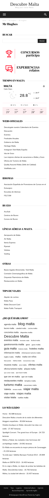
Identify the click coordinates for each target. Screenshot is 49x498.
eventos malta (11, 340)
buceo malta (9, 328)
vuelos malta (23, 397)
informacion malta (12, 353)
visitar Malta (10, 397)
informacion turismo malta (31, 353)
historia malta (23, 349)
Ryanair (7, 246)
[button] (45, 14)
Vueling (7, 254)
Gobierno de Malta (11, 142)
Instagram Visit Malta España (15, 150)
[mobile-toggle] (4, 14)
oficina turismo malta (13, 369)
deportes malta (26, 332)
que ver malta (27, 377)
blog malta (26, 323)
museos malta (10, 365)
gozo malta (36, 345)
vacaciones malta (30, 385)
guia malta (10, 348)
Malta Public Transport (13, 308)
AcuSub (7, 212)
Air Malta (7, 239)
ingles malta (9, 357)
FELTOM (7, 196)
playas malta (29, 369)
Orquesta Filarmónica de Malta (16, 277)
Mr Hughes (12, 20)
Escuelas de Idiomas (12, 192)
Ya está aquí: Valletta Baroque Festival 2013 (20, 455)
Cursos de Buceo (11, 219)
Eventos (7, 135)
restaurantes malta (13, 380)
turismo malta (13, 384)
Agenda (40, 488)
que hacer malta (21, 372)
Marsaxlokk (7, 361)
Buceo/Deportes (18, 491)
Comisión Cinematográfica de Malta (18, 274)
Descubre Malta (16, 336)
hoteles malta (36, 348)
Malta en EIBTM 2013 (11, 462)
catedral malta (21, 328)
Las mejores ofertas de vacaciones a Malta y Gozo (24, 157)
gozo (28, 344)
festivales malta (24, 340)
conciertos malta (11, 332)
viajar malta (31, 389)
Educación (8, 131)
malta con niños (29, 357)
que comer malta (9, 372)
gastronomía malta (14, 344)
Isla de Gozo (9, 153)
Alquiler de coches (11, 297)
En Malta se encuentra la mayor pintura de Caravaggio (24, 447)
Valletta (7, 389)
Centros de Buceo (11, 215)
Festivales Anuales (11, 138)
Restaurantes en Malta (13, 281)
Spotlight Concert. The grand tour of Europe (20, 432)
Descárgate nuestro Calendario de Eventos (21, 127)
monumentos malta (29, 361)
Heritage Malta (10, 146)
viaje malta (9, 393)
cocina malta (32, 328)
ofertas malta (35, 364)
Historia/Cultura (29, 488)
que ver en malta (12, 376)
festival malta (35, 340)
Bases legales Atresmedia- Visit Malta (19, 270)
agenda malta (10, 324)
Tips (12, 488)
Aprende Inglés (31, 491)
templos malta (30, 381)
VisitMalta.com (10, 168)
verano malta (17, 389)
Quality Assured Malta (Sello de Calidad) (20, 165)
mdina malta (17, 361)
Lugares (19, 488)
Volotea (7, 250)
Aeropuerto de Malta (12, 235)
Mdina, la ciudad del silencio (14, 473)
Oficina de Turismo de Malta (15, 161)
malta (17, 356)
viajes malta (24, 393)
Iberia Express (9, 243)
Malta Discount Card (12, 305)
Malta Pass (8, 301)
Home (5, 414)
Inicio (4, 20)
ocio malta (23, 365)
